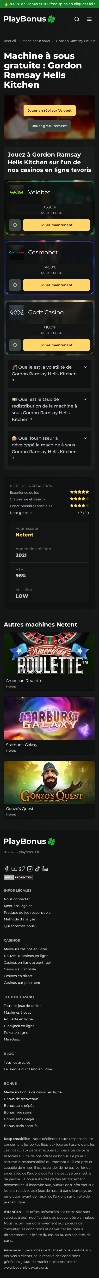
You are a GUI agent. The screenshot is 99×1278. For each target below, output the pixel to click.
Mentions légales (18, 906)
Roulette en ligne (18, 1019)
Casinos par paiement (22, 982)
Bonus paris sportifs (20, 1126)
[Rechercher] (77, 19)
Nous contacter (17, 899)
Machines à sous (36, 41)
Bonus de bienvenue (21, 1099)
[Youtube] (14, 869)
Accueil (10, 41)
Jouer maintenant (57, 225)
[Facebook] (7, 869)
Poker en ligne (16, 1032)
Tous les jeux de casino (23, 1006)
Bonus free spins (18, 1112)
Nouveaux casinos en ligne (26, 956)
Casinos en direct (18, 976)
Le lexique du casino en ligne (28, 1069)
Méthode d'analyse (19, 919)
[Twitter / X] (22, 869)
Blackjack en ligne (19, 1026)
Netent (24, 535)
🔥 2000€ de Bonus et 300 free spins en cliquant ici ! (49, 4)
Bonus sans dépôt (19, 1105)
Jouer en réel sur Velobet (50, 110)
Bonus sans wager (19, 1119)
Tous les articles (17, 1062)
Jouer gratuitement (49, 126)
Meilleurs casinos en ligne (25, 949)
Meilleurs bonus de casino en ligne (33, 1092)
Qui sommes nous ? (20, 926)
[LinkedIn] (45, 869)
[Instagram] (30, 869)
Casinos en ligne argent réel (27, 962)
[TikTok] (37, 869)
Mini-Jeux (12, 1039)
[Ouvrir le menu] (89, 19)
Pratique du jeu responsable (27, 912)
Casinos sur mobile (20, 969)
